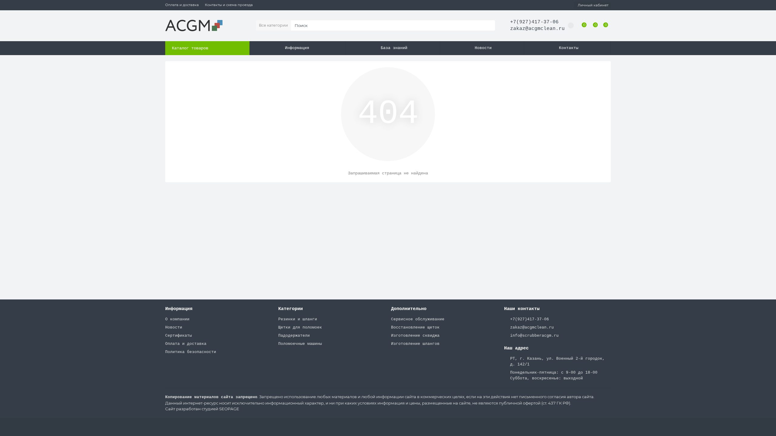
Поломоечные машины (300, 344)
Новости (483, 48)
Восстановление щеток (415, 327)
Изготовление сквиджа (415, 335)
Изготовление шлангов (415, 344)
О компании (177, 319)
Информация (297, 48)
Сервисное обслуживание (417, 319)
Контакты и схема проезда (229, 5)
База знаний (394, 48)
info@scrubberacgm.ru (534, 335)
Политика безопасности (190, 352)
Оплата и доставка (182, 5)
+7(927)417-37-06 (534, 22)
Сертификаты (178, 335)
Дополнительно (408, 309)
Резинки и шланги (297, 319)
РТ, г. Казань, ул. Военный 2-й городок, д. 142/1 (557, 361)
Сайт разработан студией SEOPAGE (202, 408)
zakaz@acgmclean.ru (537, 28)
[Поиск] (489, 25)
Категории (290, 309)
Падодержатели (294, 335)
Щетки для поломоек (300, 327)
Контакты (568, 48)
